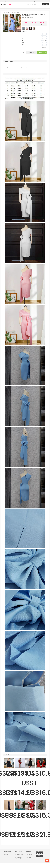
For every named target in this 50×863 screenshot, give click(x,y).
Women (2, 7)
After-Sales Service (18, 857)
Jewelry (7, 7)
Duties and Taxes (18, 855)
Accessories (12, 7)
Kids (23, 7)
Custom (47, 7)
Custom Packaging (29, 855)
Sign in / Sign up (45, 4)
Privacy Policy (17, 852)
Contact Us (39, 19)
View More (44, 47)
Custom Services (29, 854)
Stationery (41, 7)
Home (37, 7)
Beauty (30, 7)
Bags (17, 7)
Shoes (26, 7)
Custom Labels (28, 858)
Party (34, 7)
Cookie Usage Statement (19, 858)
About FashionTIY (7, 852)
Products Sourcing (29, 852)
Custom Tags (28, 857)
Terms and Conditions (19, 854)
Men (20, 7)
